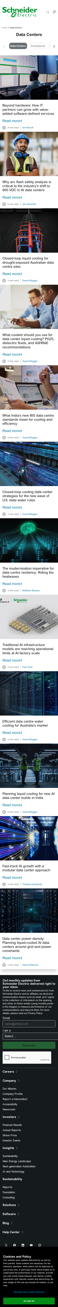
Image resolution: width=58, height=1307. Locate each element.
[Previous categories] (4, 45)
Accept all (29, 1301)
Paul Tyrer (27, 667)
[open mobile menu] (54, 12)
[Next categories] (54, 45)
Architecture (38, 46)
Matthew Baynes (31, 590)
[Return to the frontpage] (18, 12)
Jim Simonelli (29, 204)
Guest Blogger (30, 281)
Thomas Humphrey (32, 884)
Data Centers (18, 46)
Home (4, 28)
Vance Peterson (30, 965)
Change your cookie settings (29, 1292)
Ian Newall (27, 128)
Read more (11, 121)
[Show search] (47, 12)
